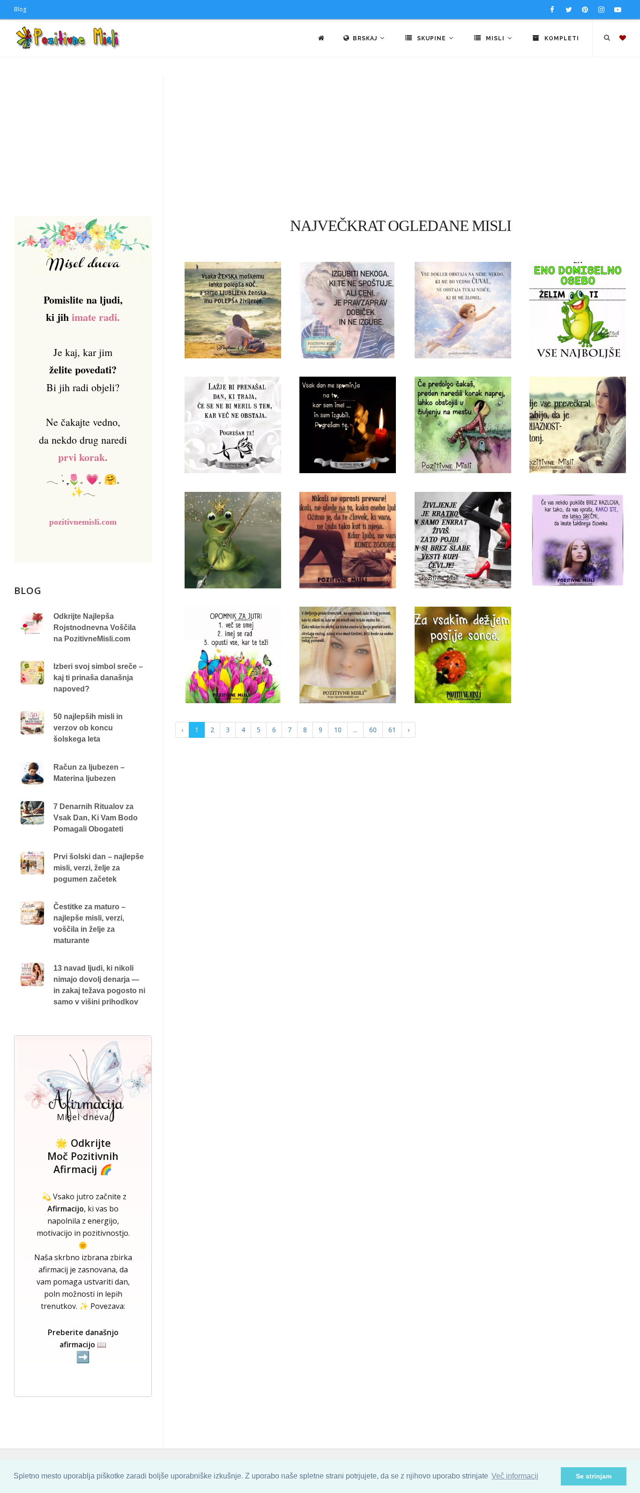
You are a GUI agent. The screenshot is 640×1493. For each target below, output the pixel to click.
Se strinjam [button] (593, 1476)
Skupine (431, 38)
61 (392, 729)
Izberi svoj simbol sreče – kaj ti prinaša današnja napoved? (98, 677)
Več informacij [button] (514, 1476)
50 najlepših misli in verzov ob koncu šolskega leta (88, 728)
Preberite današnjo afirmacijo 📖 (83, 1345)
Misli (495, 38)
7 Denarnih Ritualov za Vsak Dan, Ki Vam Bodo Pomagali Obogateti (95, 817)
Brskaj (366, 38)
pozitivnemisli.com (83, 522)
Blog (20, 9)
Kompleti (561, 38)
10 (338, 729)
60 (373, 729)
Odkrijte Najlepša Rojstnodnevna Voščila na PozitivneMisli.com (94, 627)
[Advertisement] (320, 145)
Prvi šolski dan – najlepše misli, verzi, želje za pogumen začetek (98, 868)
